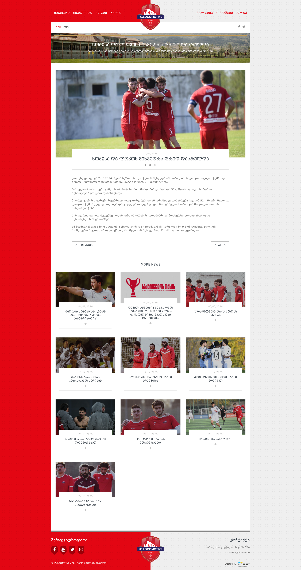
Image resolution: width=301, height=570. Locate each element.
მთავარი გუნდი (132, 51)
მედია (241, 13)
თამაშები (224, 13)
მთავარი (62, 13)
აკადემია (204, 13)
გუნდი (115, 13)
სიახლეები (82, 13)
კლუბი (101, 13)
